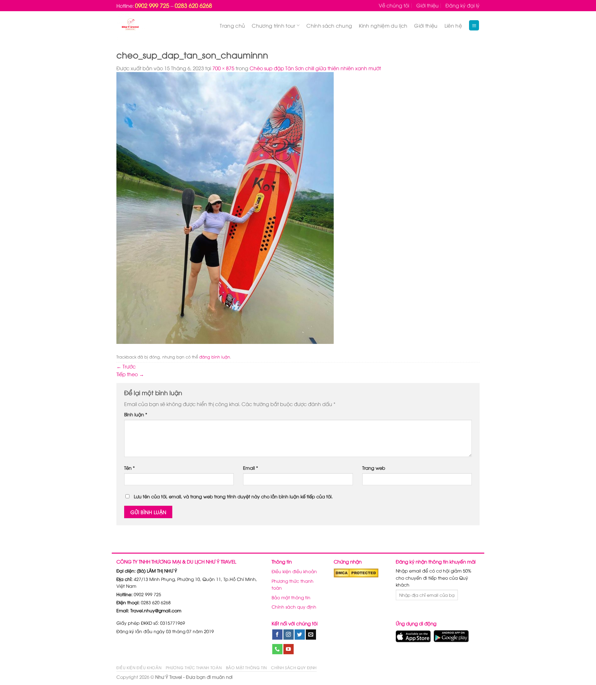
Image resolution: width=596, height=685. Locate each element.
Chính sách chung (329, 25)
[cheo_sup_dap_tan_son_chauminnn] (225, 207)
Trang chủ (232, 25)
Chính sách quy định (294, 607)
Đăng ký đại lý (462, 5)
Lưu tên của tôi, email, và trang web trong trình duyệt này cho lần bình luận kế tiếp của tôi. (233, 496)
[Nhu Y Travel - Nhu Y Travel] (144, 25)
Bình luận (135, 414)
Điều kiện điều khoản (294, 571)
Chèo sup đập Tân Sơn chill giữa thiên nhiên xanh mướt (315, 68)
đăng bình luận (214, 356)
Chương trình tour (273, 25)
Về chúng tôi (394, 5)
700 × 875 (223, 68)
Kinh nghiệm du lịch (383, 25)
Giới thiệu (427, 5)
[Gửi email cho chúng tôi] (311, 634)
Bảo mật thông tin (291, 597)
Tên (129, 468)
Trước (126, 366)
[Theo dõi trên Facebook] (277, 634)
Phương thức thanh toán (293, 584)
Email (250, 468)
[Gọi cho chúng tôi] (277, 649)
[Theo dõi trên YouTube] (288, 649)
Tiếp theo (130, 374)
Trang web (373, 468)
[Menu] (474, 25)
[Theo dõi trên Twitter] (300, 634)
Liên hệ (453, 25)
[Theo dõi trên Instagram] (288, 634)
